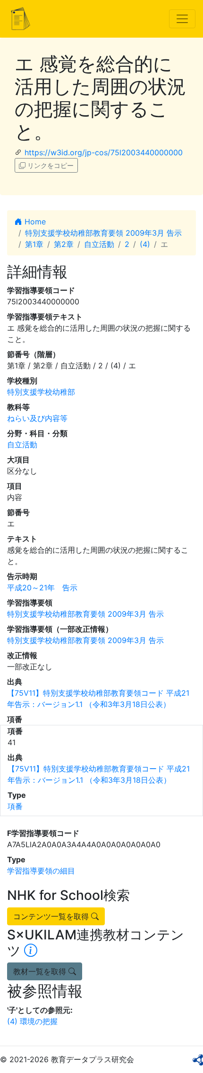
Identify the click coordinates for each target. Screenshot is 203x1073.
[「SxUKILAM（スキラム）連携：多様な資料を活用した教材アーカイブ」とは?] (30, 951)
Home (34, 221)
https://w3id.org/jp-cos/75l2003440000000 (104, 152)
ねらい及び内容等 (37, 418)
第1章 (34, 244)
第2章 (64, 244)
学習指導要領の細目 (41, 870)
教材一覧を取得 (40, 971)
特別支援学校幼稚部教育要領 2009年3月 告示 (103, 233)
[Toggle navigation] (182, 18)
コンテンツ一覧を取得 (52, 916)
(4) (145, 244)
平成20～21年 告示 (42, 587)
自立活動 (99, 244)
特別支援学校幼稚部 (41, 392)
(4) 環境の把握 (32, 1021)
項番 (15, 806)
